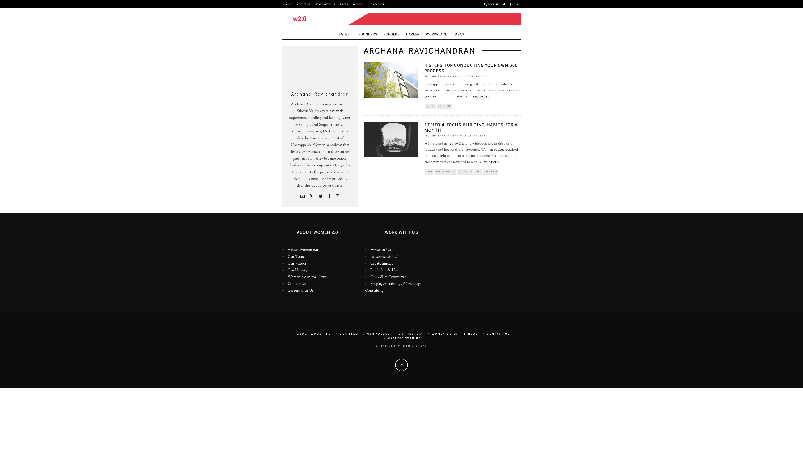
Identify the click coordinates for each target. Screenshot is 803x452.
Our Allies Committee (388, 277)
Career (413, 34)
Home (288, 4)
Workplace (436, 34)
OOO (478, 172)
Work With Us (325, 4)
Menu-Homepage (445, 172)
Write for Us (380, 250)
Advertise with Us (384, 257)
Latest (345, 34)
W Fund (358, 4)
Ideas (459, 34)
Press (344, 4)
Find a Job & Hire (384, 270)
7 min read (490, 172)
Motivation (465, 172)
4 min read (444, 106)
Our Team (296, 257)
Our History (297, 270)
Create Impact (381, 263)
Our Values (297, 263)
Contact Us (377, 4)
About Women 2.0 (303, 250)
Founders (368, 34)
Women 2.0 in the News (307, 277)
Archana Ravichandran (442, 76)
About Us (304, 4)
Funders (392, 34)
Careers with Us (300, 291)
